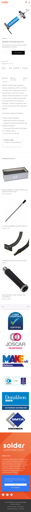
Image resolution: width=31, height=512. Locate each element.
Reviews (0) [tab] (25, 79)
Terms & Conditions (11, 506)
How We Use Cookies (12, 508)
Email (10, 68)
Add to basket (18, 52)
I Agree (15, 484)
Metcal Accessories (9, 63)
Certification (21, 508)
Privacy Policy (20, 506)
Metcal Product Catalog (13, 142)
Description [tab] (4, 79)
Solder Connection (19, 459)
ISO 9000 (14, 472)
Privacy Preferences (15, 487)
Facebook (16, 68)
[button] (26, 9)
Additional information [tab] (13, 79)
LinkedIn (24, 68)
